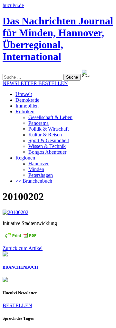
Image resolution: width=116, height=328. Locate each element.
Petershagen (40, 175)
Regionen (25, 157)
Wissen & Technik (47, 146)
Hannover (38, 163)
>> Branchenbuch (33, 181)
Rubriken (24, 111)
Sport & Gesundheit (48, 140)
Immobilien (27, 105)
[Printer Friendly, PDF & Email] (21, 237)
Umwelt (23, 94)
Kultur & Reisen (45, 134)
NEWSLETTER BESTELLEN (35, 83)
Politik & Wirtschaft (48, 129)
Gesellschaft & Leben (50, 117)
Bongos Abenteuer (47, 152)
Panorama (38, 123)
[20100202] (15, 212)
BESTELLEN (17, 305)
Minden (36, 169)
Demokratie (27, 100)
